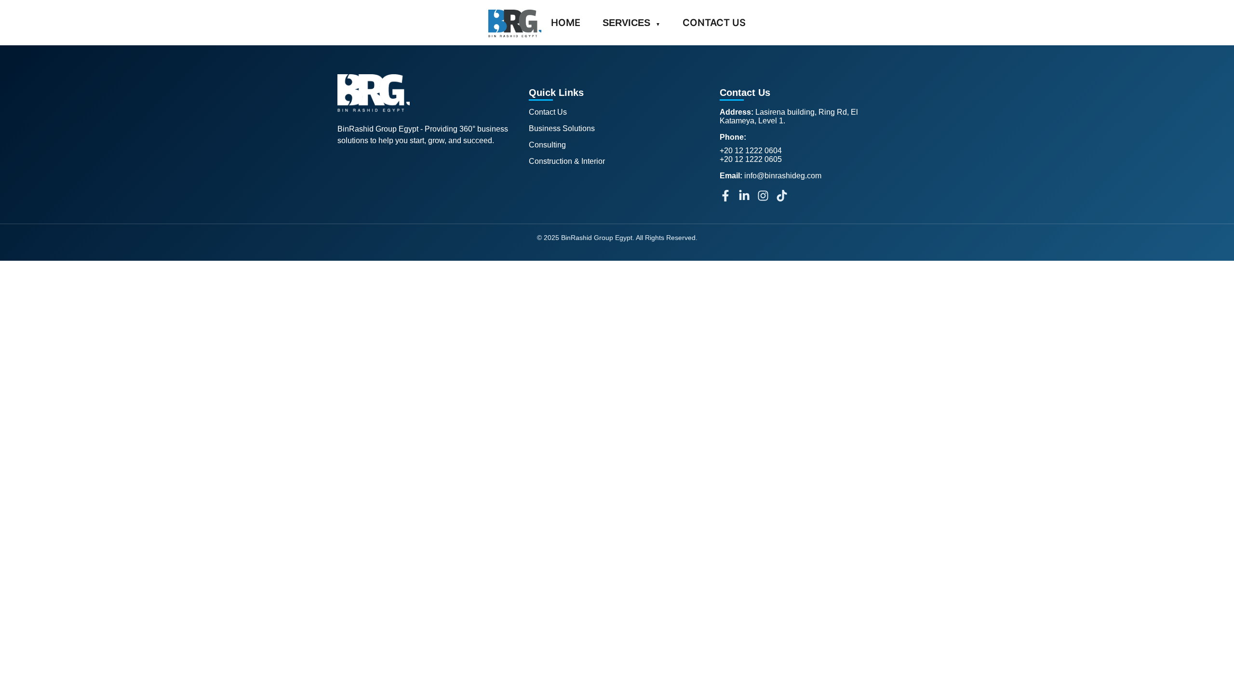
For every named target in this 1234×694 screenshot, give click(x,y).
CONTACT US (714, 22)
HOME (565, 22)
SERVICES (631, 22)
